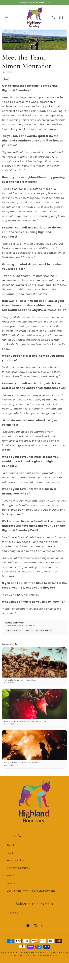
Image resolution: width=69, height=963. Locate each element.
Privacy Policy (15, 860)
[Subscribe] (58, 913)
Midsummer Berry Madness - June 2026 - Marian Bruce (25, 721)
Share (6, 79)
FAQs (10, 853)
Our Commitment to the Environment (31, 890)
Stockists (12, 875)
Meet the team (14, 630)
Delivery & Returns (18, 868)
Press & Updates (43, 630)
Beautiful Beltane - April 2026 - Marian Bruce (22, 762)
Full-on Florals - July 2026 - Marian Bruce (20, 680)
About (10, 845)
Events (11, 883)
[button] (6, 17)
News (28, 630)
